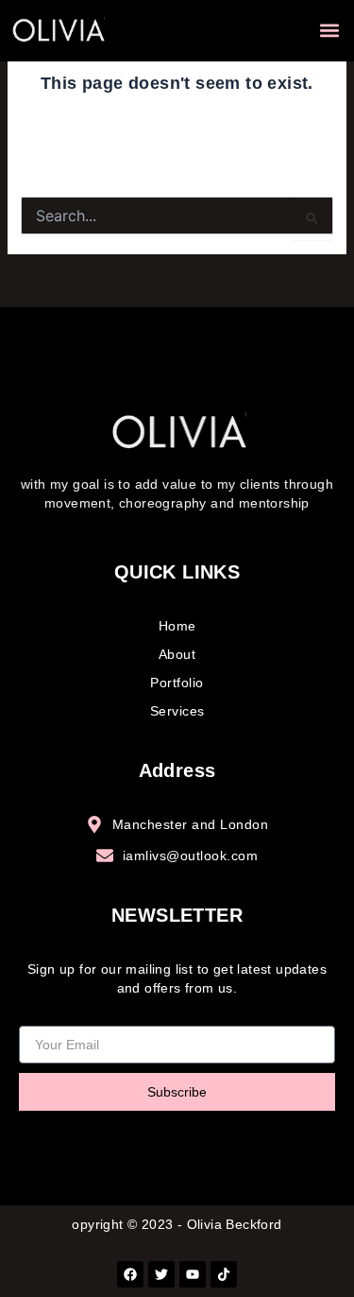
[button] (329, 30)
